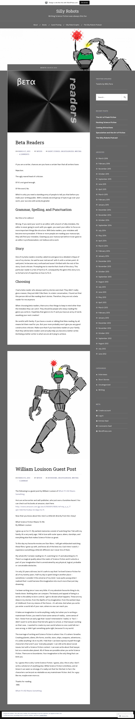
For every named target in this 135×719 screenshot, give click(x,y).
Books (44, 25)
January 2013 (104, 318)
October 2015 (104, 174)
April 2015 (102, 189)
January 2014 (104, 256)
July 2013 (102, 287)
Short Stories (54, 151)
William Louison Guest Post (46, 469)
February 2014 (104, 251)
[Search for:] (112, 97)
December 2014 (105, 210)
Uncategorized (67, 151)
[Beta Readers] (48, 132)
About (35, 25)
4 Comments (24, 154)
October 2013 (104, 271)
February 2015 (104, 199)
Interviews (52, 478)
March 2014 (103, 246)
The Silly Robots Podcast (93, 25)
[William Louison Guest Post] (47, 458)
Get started (84, 2)
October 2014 (104, 220)
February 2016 (104, 163)
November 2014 (105, 215)
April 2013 (102, 302)
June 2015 (102, 184)
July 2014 (102, 230)
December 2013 (105, 261)
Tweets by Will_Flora (104, 84)
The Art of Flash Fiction (106, 117)
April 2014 (103, 241)
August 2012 (103, 343)
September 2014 (105, 225)
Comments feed (105, 426)
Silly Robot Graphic (72, 25)
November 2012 (105, 328)
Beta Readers (30, 142)
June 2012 (102, 354)
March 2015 (103, 194)
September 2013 (105, 277)
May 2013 (102, 297)
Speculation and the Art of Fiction (110, 132)
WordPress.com (105, 431)
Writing (78, 151)
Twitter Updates (103, 79)
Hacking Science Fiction (106, 122)
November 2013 (105, 266)
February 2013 (104, 313)
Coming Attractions (104, 127)
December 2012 (105, 323)
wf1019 (39, 151)
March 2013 (103, 307)
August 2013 (103, 282)
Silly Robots (67, 11)
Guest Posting (56, 25)
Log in (101, 416)
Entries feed (103, 421)
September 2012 (105, 338)
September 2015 (105, 179)
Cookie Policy (43, 715)
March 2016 (103, 158)
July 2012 (102, 349)
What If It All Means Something (29, 691)
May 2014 (102, 235)
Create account (105, 410)
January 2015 (104, 205)
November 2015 (105, 169)
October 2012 (104, 333)
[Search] (124, 97)
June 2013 (102, 292)
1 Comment (23, 481)
